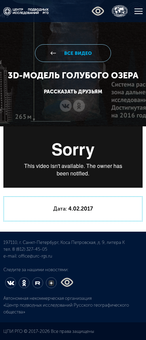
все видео (77, 53)
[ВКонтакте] (66, 106)
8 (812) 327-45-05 (29, 249)
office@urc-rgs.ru (35, 256)
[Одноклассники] (79, 106)
